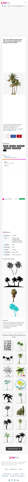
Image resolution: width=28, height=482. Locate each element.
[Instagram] (14, 480)
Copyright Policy (13, 469)
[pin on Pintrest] (11, 342)
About (6, 469)
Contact (20, 469)
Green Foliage (7, 148)
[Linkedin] (17, 480)
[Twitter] (9, 480)
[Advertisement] (14, 22)
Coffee (7, 165)
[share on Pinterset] (19, 136)
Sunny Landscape (16, 148)
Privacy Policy (16, 474)
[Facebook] (13, 136)
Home (4, 6)
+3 (4, 150)
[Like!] (8, 136)
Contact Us (8, 327)
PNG (9, 6)
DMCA (22, 474)
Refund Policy (5, 476)
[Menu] (25, 2)
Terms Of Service (7, 474)
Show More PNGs (13, 448)
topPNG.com (21, 476)
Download (23, 198)
